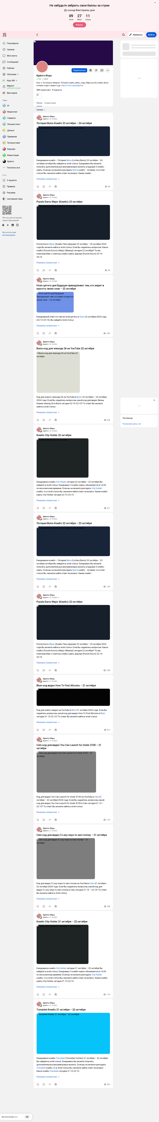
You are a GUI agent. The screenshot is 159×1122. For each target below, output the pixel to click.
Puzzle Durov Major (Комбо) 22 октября (59, 601)
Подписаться (79, 70)
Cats (96, 797)
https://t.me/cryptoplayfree (72, 85)
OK (27, 1117)
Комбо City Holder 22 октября (54, 435)
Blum (73, 710)
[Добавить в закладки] (43, 186)
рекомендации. (9, 235)
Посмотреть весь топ (131, 424)
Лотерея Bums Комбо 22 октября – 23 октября (64, 523)
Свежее (40, 110)
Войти (151, 34)
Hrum (81, 316)
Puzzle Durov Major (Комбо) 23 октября (59, 201)
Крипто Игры (49, 116)
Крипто (46, 119)
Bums (69, 160)
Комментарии (50, 103)
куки (16, 1117)
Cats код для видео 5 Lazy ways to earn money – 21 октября (72, 834)
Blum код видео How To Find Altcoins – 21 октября (66, 685)
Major (52, 244)
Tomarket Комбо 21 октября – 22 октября (61, 1009)
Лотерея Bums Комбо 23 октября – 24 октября (64, 123)
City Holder (61, 482)
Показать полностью (47, 179)
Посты (39, 103)
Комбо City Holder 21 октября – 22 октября (62, 921)
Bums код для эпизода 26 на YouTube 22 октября (65, 348)
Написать (138, 34)
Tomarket (60, 1058)
